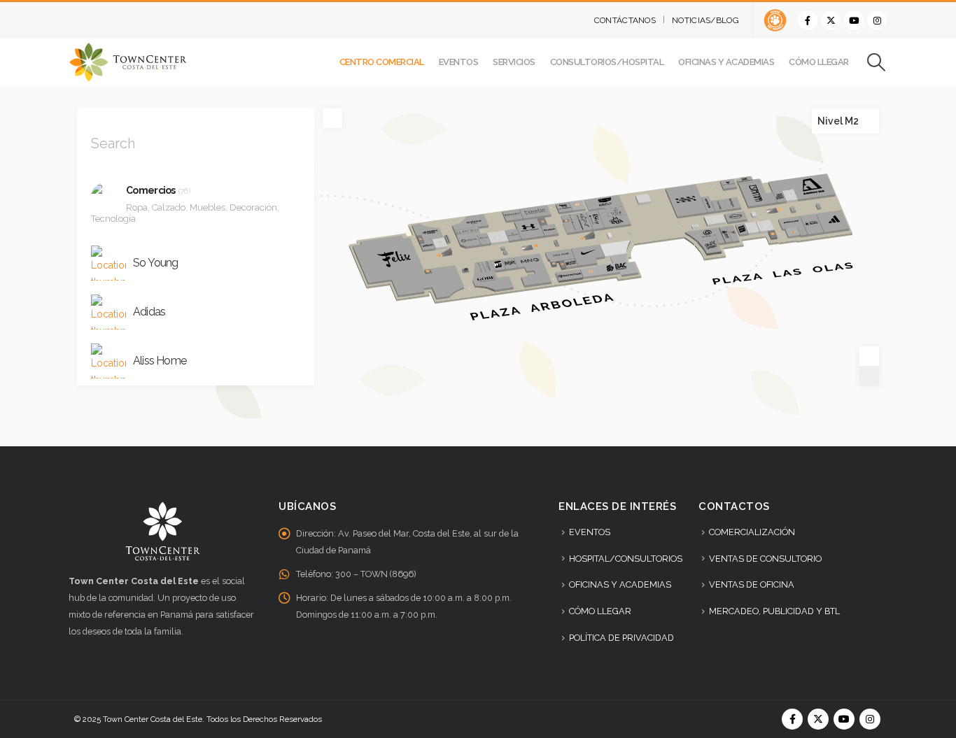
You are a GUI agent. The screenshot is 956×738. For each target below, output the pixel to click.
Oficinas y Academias (726, 62)
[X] (831, 20)
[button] (876, 62)
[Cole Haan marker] (554, 244)
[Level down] (872, 127)
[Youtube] (854, 20)
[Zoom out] (869, 375)
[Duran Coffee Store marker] (466, 259)
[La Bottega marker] (469, 225)
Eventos (459, 62)
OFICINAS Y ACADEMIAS (620, 584)
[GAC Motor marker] (568, 264)
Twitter (818, 719)
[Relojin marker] (511, 254)
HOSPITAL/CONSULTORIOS (625, 558)
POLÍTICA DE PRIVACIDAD (621, 637)
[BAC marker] (618, 256)
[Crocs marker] (709, 200)
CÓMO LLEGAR (600, 611)
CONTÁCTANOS (625, 20)
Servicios (514, 62)
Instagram (869, 719)
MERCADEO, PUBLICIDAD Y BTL (774, 611)
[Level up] (872, 114)
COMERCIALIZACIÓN (752, 532)
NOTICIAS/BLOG (705, 20)
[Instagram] (877, 20)
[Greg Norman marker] (582, 213)
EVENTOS (589, 532)
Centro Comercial (381, 62)
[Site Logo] (128, 62)
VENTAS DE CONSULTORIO (765, 558)
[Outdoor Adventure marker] (572, 252)
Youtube (844, 719)
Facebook (792, 719)
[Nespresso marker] (449, 232)
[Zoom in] (869, 356)
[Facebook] (807, 20)
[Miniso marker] (743, 223)
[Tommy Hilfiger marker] (571, 218)
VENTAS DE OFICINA (751, 584)
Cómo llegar (819, 62)
